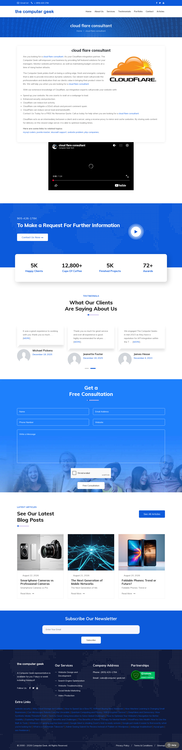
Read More (25, 593)
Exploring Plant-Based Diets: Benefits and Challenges (50, 719)
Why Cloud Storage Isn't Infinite (48, 708)
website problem (75, 132)
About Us (99, 11)
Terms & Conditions (143, 745)
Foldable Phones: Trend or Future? (139, 582)
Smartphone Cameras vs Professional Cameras (36, 582)
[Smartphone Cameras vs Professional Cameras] (40, 552)
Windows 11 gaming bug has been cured (48, 723)
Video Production (66, 695)
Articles (160, 11)
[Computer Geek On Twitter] (160, 3)
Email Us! (25, 3)
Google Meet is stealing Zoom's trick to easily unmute (95, 723)
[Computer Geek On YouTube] (163, 3)
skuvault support (59, 132)
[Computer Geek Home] (34, 10)
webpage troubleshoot (141, 726)
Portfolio (138, 11)
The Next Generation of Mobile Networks (87, 582)
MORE (26, 338)
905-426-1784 (27, 218)
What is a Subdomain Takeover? (48, 726)
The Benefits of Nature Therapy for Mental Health (102, 719)
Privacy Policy (122, 745)
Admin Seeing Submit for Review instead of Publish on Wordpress (97, 726)
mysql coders (29, 132)
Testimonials (124, 11)
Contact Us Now (31, 237)
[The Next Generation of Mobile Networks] (91, 552)
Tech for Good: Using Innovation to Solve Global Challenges (76, 715)
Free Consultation (91, 485)
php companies (91, 132)
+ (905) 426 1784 (41, 3)
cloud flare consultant (53, 56)
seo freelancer (22, 730)
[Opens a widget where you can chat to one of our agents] (172, 745)
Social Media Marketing (69, 690)
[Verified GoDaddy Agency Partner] (143, 675)
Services (111, 11)
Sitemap (161, 745)
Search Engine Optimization (71, 680)
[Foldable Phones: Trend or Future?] (141, 552)
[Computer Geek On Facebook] (156, 3)
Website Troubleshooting (70, 685)
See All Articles (152, 514)
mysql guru (159, 726)
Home (88, 11)
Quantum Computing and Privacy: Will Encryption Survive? (98, 712)
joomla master (43, 132)
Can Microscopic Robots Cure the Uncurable (48, 712)
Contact (149, 11)
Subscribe (91, 640)
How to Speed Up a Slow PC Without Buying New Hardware (94, 708)
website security (23, 708)
